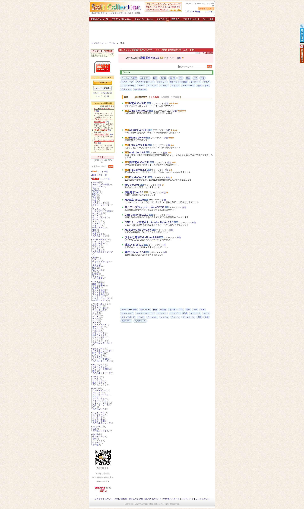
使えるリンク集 (136, 499)
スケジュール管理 (100, 184)
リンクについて (202, 499)
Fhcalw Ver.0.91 (138, 177)
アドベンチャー (99, 399)
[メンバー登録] (208, 21)
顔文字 (95, 274)
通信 (94, 371)
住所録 (95, 190)
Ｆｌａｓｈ (97, 221)
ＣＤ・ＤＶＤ (98, 381)
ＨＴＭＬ (96, 328)
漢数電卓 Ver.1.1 (149, 57)
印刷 (94, 268)
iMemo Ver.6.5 (137, 137)
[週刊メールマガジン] (301, 53)
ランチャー (97, 209)
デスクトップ (98, 203)
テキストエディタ (100, 262)
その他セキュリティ (101, 361)
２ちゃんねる (98, 310)
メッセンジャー (99, 337)
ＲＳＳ (95, 318)
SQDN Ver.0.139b (101, 134)
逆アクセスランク (153, 499)
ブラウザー (97, 306)
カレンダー (97, 186)
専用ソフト (97, 234)
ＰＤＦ (95, 219)
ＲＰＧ (95, 397)
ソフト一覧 (100, 171)
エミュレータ (98, 413)
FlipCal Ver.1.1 (137, 170)
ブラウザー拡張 (99, 308)
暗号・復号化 (98, 353)
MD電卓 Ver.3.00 (134, 199)
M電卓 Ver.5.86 (137, 103)
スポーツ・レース (100, 405)
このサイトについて (103, 499)
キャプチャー (98, 243)
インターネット (99, 304)
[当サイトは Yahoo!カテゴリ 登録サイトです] (103, 492)
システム (96, 223)
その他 (95, 434)
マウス (95, 215)
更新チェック (98, 335)
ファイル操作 (98, 294)
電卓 (94, 197)
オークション (98, 326)
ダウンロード (98, 333)
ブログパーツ (187, 499)
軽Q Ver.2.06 (132, 184)
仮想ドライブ (98, 383)
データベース (98, 227)
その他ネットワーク (101, 373)
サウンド (96, 246)
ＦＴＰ (95, 314)
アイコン (96, 225)
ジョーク (96, 442)
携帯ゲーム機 (98, 421)
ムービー (96, 248)
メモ (94, 199)
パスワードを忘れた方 (102, 93)
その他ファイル (99, 300)
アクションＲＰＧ (100, 394)
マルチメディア (99, 239)
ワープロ (96, 259)
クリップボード (99, 217)
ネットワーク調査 (100, 369)
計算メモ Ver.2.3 (134, 244)
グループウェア (99, 367)
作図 (94, 230)
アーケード (97, 417)
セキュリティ (98, 349)
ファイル (96, 282)
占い (94, 407)
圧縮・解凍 (97, 284)
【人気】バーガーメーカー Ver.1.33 (103, 120)
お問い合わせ (121, 499)
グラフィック (98, 241)
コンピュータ (98, 415)
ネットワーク (98, 365)
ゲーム (95, 388)
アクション (97, 392)
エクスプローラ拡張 (101, 211)
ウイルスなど (98, 357)
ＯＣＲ (95, 264)
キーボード (97, 213)
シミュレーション (100, 403)
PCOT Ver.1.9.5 (100, 130)
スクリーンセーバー (101, 205)
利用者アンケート (171, 499)
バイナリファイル (100, 298)
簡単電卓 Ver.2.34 (139, 162)
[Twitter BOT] (301, 33)
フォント (96, 276)
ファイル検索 (98, 292)
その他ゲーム (98, 409)
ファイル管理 (98, 286)
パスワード (97, 355)
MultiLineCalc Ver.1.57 (138, 229)
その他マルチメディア (102, 252)
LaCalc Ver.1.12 (138, 145)
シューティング (99, 390)
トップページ (97, 43)
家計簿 (95, 193)
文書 (94, 257)
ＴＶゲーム (97, 419)
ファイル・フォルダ (101, 351)
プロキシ (96, 316)
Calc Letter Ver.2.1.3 (136, 215)
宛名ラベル (97, 270)
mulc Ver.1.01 (137, 152)
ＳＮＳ (95, 322)
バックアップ (98, 296)
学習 (94, 232)
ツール (112, 43)
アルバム (96, 331)
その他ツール (98, 236)
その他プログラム (100, 431)
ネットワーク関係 (100, 359)
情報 (97, 111)
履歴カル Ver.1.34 (135, 252)
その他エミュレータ (101, 423)
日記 (94, 188)
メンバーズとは (102, 96)
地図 (94, 438)
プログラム (97, 426)
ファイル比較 (98, 290)
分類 (179, 58)
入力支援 (96, 266)
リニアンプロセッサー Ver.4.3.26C (144, 207)
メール (95, 312)
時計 (94, 195)
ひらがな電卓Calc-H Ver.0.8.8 (142, 237)
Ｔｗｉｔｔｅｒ (99, 324)
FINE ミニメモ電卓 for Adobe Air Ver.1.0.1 (149, 222)
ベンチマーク (98, 436)
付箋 (94, 201)
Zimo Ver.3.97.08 (139, 110)
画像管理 (96, 288)
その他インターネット (102, 343)
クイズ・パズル (99, 401)
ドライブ (96, 376)
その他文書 (97, 278)
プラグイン (97, 250)
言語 (94, 428)
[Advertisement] (152, 32)
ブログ (95, 320)
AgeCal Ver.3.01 (138, 130)
